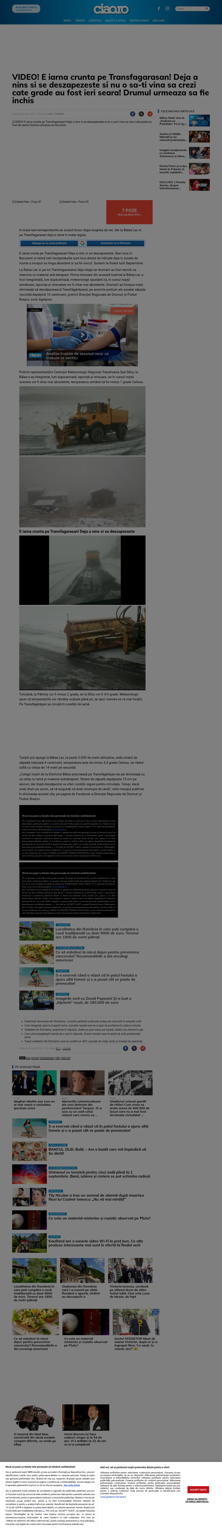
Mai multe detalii (72, 1485)
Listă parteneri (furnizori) (113, 1497)
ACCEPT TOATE (198, 1489)
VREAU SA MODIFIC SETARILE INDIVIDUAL (197, 1500)
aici (43, 1511)
